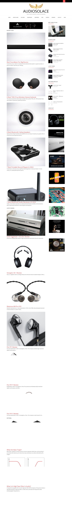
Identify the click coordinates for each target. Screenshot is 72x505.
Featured (23, 17)
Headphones (29, 17)
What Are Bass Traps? (14, 450)
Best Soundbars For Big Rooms (17, 62)
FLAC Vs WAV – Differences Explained (58, 97)
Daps (42, 17)
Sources (47, 17)
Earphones (37, 17)
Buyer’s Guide (15, 17)
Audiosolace (36, 11)
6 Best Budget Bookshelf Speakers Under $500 (57, 60)
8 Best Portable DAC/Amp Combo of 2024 (58, 49)
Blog (65, 17)
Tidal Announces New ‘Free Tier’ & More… (59, 70)
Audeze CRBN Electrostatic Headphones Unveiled (58, 76)
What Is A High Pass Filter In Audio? (19, 486)
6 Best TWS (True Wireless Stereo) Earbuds (21, 97)
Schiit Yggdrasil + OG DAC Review (18, 237)
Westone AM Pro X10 (14, 306)
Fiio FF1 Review (12, 347)
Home (9, 17)
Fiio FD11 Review (12, 385)
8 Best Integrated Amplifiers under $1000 (58, 44)
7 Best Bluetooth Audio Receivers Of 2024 (21, 202)
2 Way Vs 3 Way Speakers (58, 101)
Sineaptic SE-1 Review (14, 273)
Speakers (53, 17)
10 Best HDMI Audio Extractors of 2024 (59, 55)
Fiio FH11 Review (12, 414)
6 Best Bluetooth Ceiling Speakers (18, 132)
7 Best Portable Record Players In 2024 (20, 167)
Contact (59, 17)
